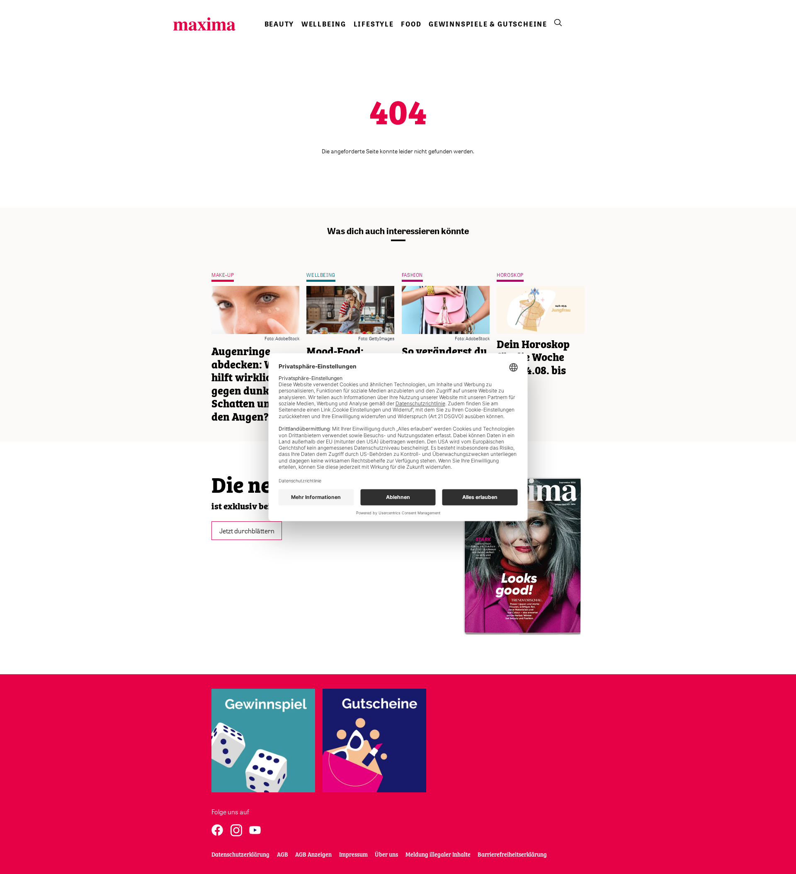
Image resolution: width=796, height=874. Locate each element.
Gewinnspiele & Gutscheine (488, 24)
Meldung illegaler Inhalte (438, 855)
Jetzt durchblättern (246, 530)
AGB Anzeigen (313, 855)
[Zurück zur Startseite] (204, 24)
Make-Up (222, 274)
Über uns (386, 855)
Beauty (279, 24)
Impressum (353, 855)
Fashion (412, 274)
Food (411, 24)
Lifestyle (374, 24)
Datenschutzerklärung (240, 855)
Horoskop (510, 274)
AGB (282, 855)
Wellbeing (323, 24)
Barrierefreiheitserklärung (512, 855)
